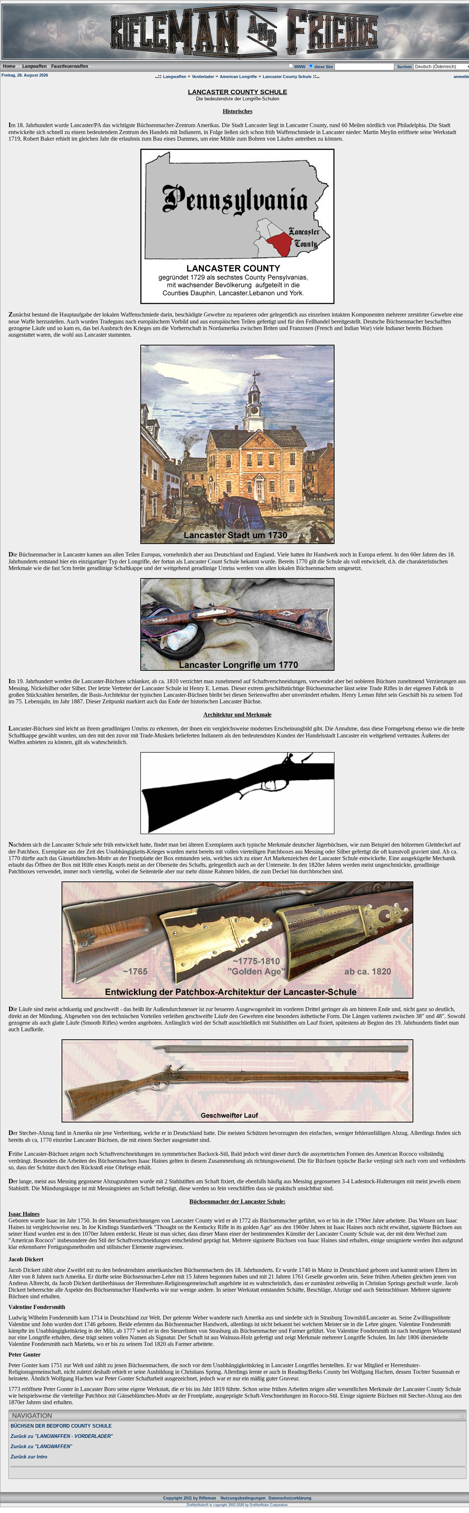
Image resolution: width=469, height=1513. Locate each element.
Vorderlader (203, 76)
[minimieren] (462, 1416)
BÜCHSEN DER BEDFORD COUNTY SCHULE (61, 1426)
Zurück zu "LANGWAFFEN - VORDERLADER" (62, 1436)
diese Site (323, 66)
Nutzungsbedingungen (243, 1498)
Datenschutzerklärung (290, 1498)
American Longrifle (238, 76)
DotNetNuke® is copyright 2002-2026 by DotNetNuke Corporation (237, 1505)
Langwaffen (174, 76)
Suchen (404, 66)
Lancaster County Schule (287, 76)
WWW (299, 66)
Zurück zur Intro (29, 1457)
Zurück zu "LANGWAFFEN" (41, 1446)
